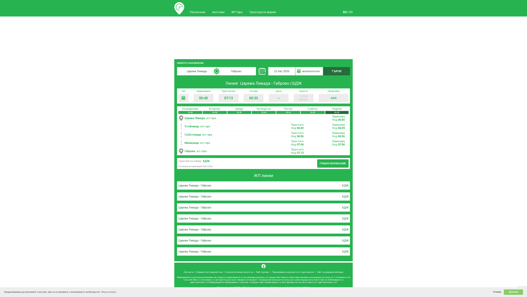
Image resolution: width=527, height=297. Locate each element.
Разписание (179, 3)
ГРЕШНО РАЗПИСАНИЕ (333, 163)
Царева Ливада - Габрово (194, 185)
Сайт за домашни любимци (330, 272)
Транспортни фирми (262, 12)
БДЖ (206, 161)
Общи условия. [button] (108, 292)
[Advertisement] (263, 37)
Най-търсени (262, 272)
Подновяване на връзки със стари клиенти (293, 272)
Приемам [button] (513, 292)
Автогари (218, 12)
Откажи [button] (497, 292)
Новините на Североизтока (210, 272)
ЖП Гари (236, 12)
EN (351, 12)
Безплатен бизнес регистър (239, 272)
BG (345, 12)
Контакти (188, 272)
